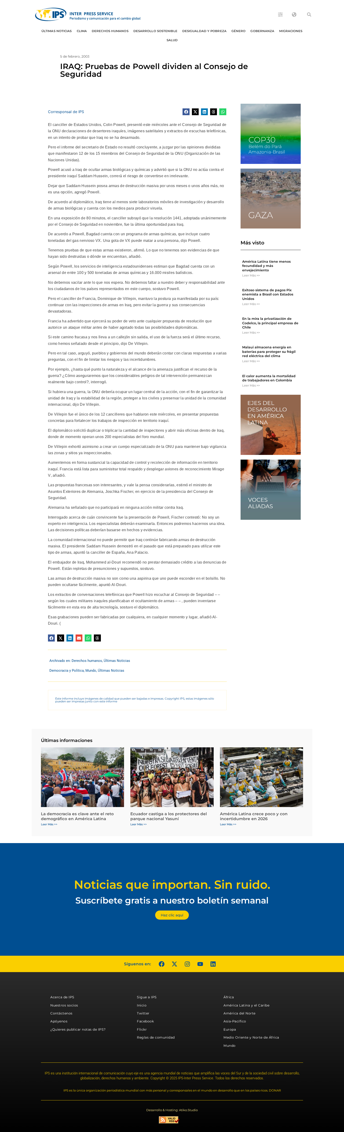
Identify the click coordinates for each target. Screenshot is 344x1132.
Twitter (143, 1013)
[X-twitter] (174, 964)
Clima (82, 31)
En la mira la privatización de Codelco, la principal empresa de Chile (270, 323)
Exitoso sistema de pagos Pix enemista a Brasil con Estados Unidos (267, 294)
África (228, 997)
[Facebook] (161, 964)
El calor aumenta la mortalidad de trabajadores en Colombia (269, 378)
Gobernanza (262, 31)
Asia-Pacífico (234, 1021)
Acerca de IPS (62, 997)
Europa (229, 1029)
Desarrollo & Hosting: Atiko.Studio (172, 1110)
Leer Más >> (251, 275)
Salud (172, 40)
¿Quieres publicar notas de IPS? (78, 1029)
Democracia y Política (66, 670)
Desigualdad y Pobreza (204, 31)
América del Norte (239, 1013)
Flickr (142, 1029)
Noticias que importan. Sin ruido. (172, 885)
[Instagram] (187, 964)
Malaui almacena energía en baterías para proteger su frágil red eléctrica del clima (269, 351)
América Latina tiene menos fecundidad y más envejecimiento (266, 265)
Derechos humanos (110, 31)
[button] (309, 14)
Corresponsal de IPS (66, 111)
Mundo (90, 670)
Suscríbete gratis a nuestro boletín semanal (172, 900)
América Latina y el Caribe (246, 1005)
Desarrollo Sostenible (155, 31)
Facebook (145, 1021)
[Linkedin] (213, 964)
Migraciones (290, 31)
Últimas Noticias (56, 31)
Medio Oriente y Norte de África (251, 1037)
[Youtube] (200, 964)
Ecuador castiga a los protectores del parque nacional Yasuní (168, 816)
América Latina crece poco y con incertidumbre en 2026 (254, 816)
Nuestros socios (64, 1005)
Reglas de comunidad (156, 1037)
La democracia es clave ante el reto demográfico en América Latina (77, 816)
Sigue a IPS (147, 997)
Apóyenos (58, 1021)
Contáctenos (61, 1013)
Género (238, 31)
